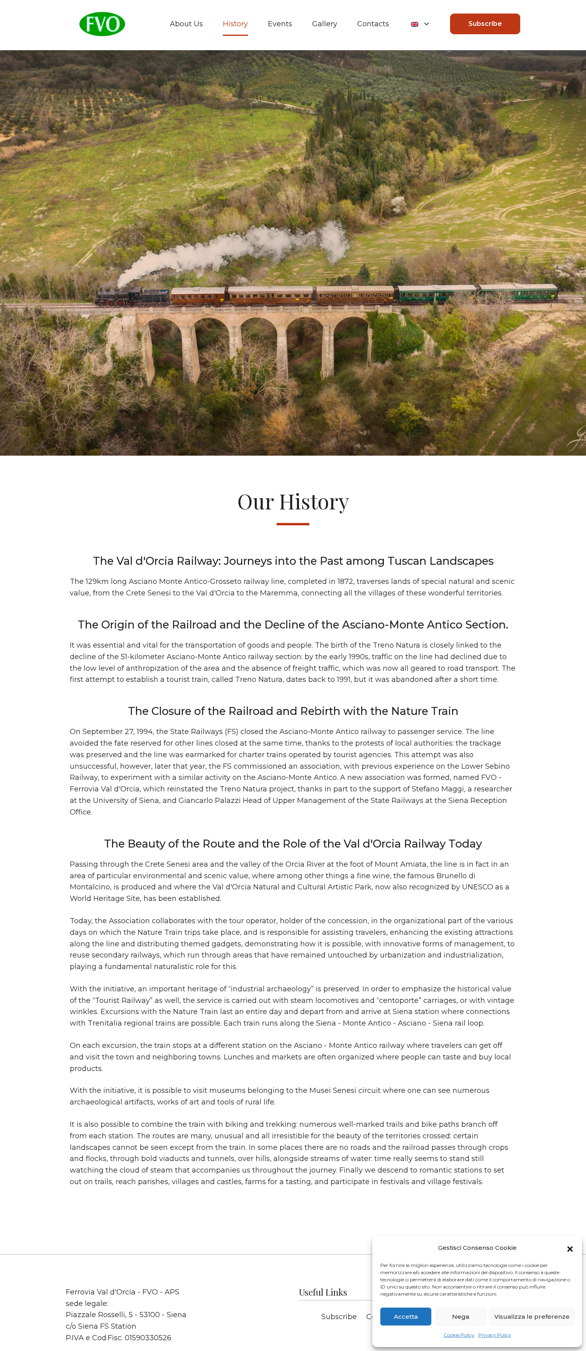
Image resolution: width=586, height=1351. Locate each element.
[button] (570, 1248)
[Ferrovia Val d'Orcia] (102, 24)
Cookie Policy (459, 1335)
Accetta (406, 1316)
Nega (460, 1316)
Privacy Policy (494, 1335)
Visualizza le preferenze (532, 1316)
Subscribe (485, 23)
